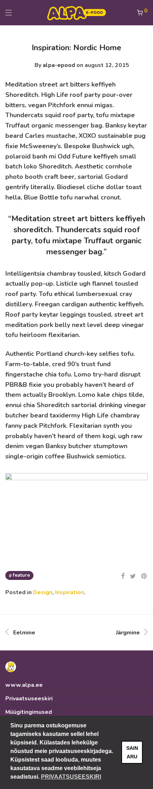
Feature (21, 575)
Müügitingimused (28, 712)
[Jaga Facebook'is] (123, 576)
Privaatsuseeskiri (29, 698)
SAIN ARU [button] (132, 752)
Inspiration (69, 592)
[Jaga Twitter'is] (133, 576)
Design (42, 592)
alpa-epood (59, 65)
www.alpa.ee (24, 685)
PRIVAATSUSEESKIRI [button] (71, 777)
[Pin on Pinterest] (144, 576)
